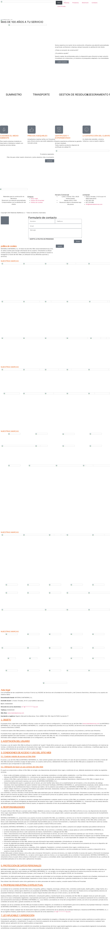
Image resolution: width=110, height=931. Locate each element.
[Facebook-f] (2, 208)
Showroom (85, 2)
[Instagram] (6, 208)
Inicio (59, 2)
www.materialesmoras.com (16, 713)
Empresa (66, 2)
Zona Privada (61, 6)
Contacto (94, 2)
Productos (75, 2)
